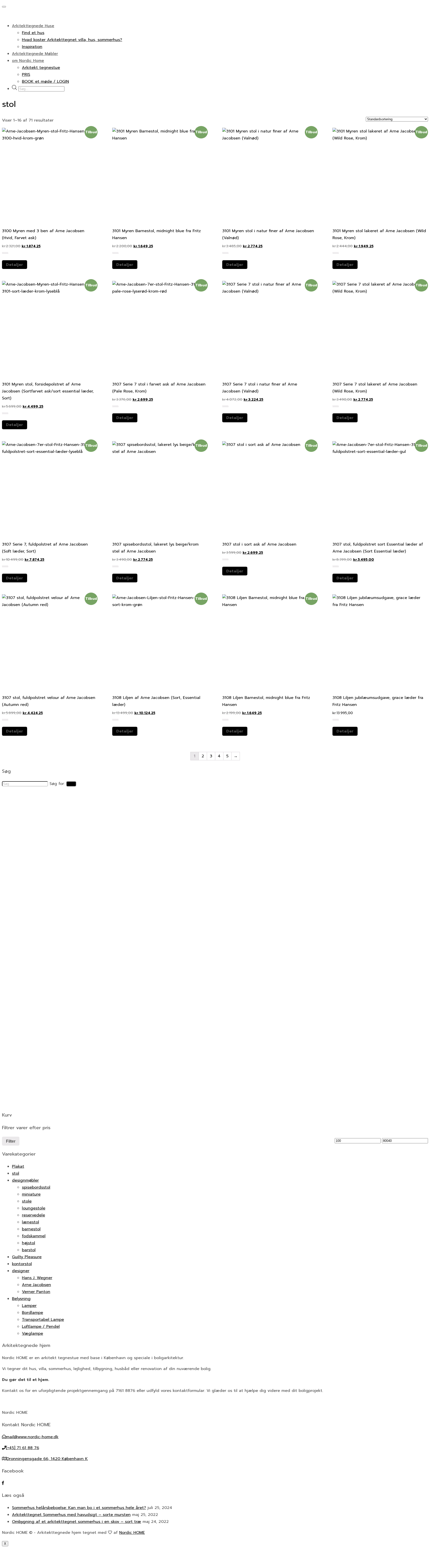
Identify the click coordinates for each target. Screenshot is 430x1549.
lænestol (30, 1222)
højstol (28, 1243)
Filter (10, 1141)
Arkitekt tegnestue (41, 68)
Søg (71, 784)
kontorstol (22, 1264)
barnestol (31, 1229)
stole (27, 1201)
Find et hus (33, 33)
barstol (29, 1250)
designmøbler (25, 1180)
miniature (31, 1194)
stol (15, 1173)
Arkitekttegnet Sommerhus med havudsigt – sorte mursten (71, 1515)
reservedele (33, 1215)
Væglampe (32, 1333)
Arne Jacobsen (36, 1285)
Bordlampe (32, 1313)
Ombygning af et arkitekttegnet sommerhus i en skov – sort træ (76, 1522)
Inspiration (32, 47)
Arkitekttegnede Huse (33, 26)
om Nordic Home (28, 60)
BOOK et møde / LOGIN (45, 82)
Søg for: (57, 784)
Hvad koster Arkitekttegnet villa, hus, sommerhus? (72, 40)
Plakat (18, 1166)
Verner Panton (36, 1292)
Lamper (29, 1306)
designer (20, 1271)
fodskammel (34, 1236)
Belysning (21, 1299)
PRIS (26, 75)
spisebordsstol (36, 1187)
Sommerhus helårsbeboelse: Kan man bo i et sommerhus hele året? (79, 1508)
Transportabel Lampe (43, 1320)
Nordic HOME (132, 1533)
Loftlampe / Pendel (41, 1327)
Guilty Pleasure (27, 1257)
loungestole (33, 1208)
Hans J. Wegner (37, 1278)
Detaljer (14, 265)
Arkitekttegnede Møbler (35, 53)
